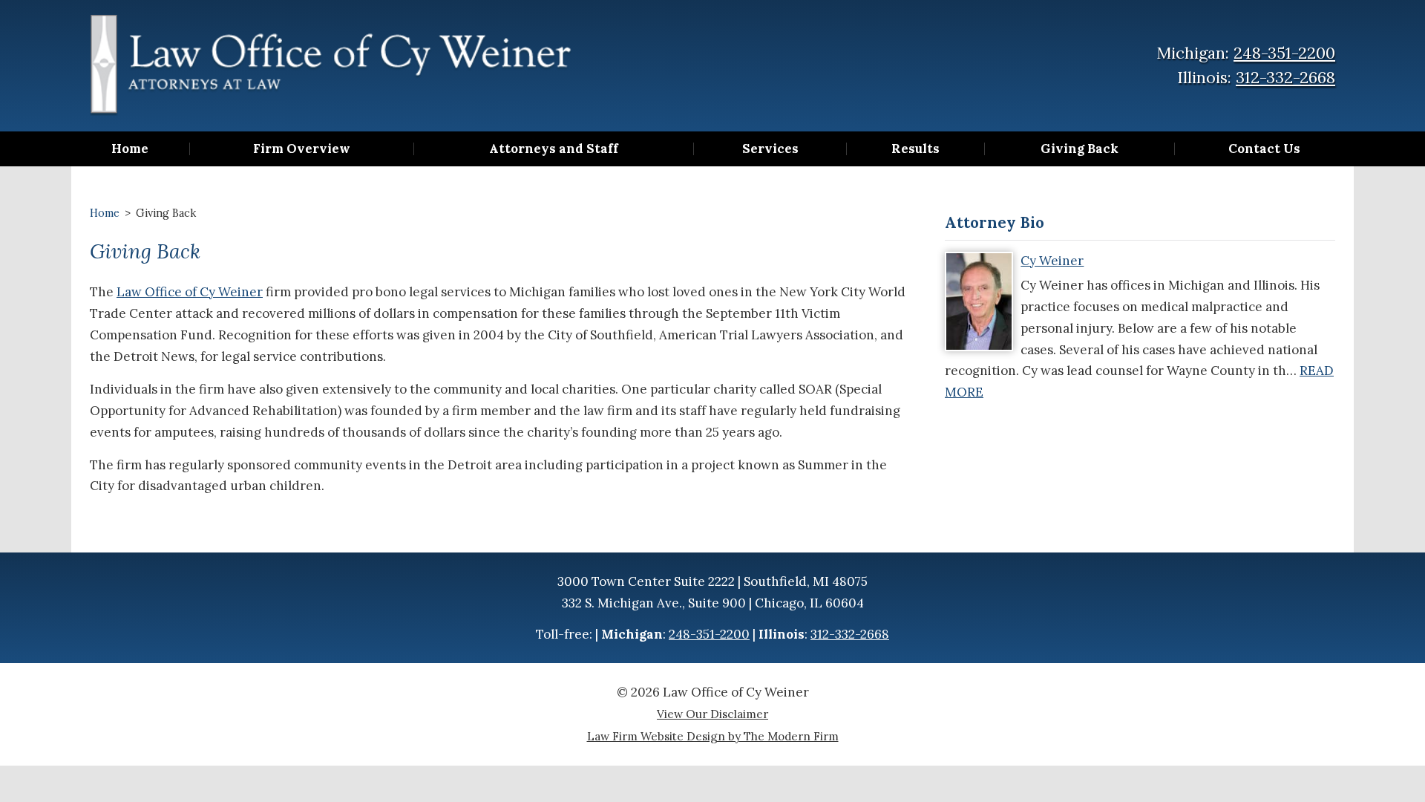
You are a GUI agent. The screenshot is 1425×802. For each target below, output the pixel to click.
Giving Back (1079, 149)
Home (129, 149)
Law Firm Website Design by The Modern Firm (713, 736)
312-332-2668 (1285, 77)
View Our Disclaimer (712, 714)
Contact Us (1264, 149)
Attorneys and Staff (553, 149)
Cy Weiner (1052, 260)
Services (770, 149)
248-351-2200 (1284, 52)
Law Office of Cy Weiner (190, 292)
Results (915, 149)
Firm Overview (301, 149)
